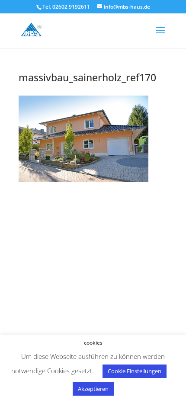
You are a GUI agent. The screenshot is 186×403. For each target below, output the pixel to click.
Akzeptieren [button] (93, 389)
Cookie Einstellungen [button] (134, 371)
